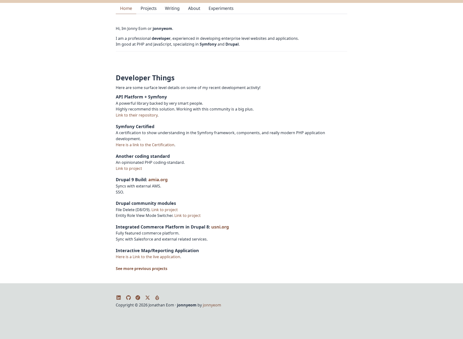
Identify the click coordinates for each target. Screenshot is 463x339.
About (194, 8)
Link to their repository (136, 115)
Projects (149, 8)
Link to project (129, 168)
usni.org (220, 227)
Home (126, 8)
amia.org (158, 179)
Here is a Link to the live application (148, 256)
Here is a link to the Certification (145, 144)
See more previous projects (141, 268)
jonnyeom (212, 305)
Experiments (221, 8)
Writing (172, 8)
